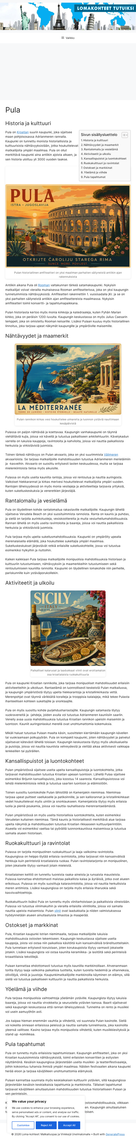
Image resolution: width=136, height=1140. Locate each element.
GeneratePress (115, 1134)
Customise (23, 1125)
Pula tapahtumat (95, 177)
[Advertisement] (68, 70)
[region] (46, 1114)
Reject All (46, 1125)
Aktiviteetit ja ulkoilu (97, 154)
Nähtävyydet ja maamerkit (101, 145)
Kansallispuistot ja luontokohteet (105, 158)
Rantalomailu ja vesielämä (101, 149)
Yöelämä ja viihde (95, 172)
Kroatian (23, 132)
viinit (57, 911)
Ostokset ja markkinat (97, 167)
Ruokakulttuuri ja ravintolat (101, 163)
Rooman (44, 285)
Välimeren (111, 454)
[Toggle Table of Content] (123, 135)
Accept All (69, 1125)
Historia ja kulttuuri (95, 140)
